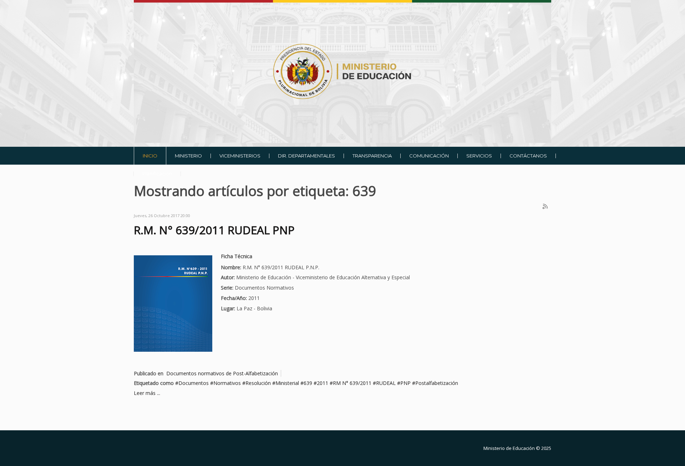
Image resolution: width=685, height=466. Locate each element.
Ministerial (287, 383)
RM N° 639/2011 (352, 383)
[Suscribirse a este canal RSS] (545, 207)
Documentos (193, 383)
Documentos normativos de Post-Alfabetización (222, 373)
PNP (405, 383)
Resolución (258, 383)
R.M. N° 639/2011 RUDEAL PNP (214, 229)
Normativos (227, 383)
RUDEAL (386, 383)
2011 (322, 383)
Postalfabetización (436, 383)
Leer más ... (147, 393)
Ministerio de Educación (509, 448)
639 (308, 383)
